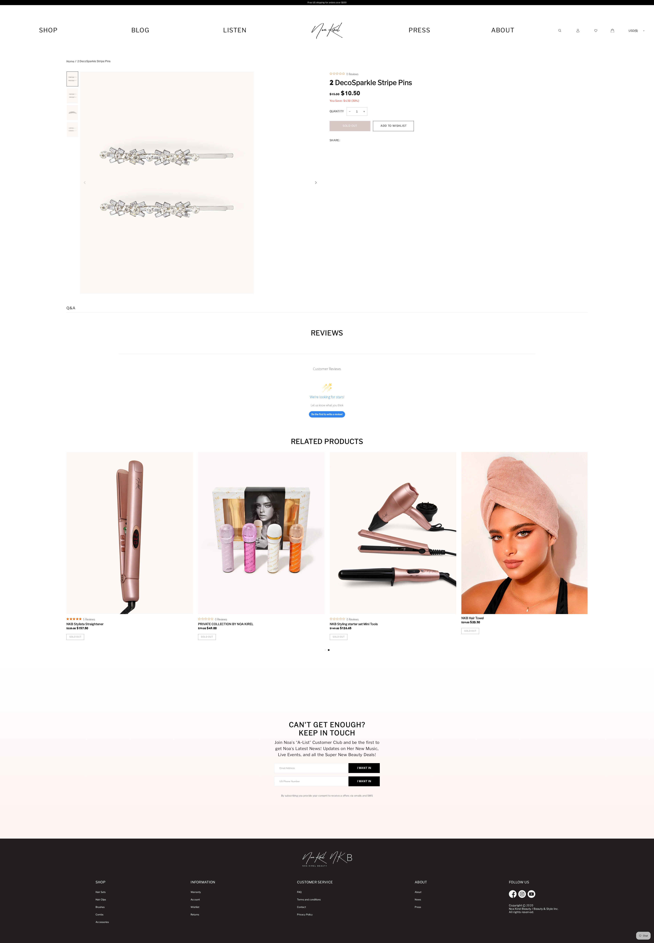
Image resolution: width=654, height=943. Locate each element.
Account (195, 899)
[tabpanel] (130, 550)
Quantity (337, 111)
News (418, 899)
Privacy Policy (305, 914)
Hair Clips (101, 899)
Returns (195, 914)
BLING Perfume (209, 624)
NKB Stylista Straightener (348, 624)
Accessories (102, 922)
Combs (99, 914)
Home (70, 61)
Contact (301, 907)
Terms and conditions (309, 899)
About (503, 30)
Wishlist (195, 907)
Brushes (100, 907)
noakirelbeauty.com (327, 31)
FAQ (299, 892)
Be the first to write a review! (327, 414)
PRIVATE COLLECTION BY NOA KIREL (489, 624)
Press (419, 30)
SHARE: (335, 140)
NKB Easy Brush (78, 624)
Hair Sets (101, 892)
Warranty (196, 892)
